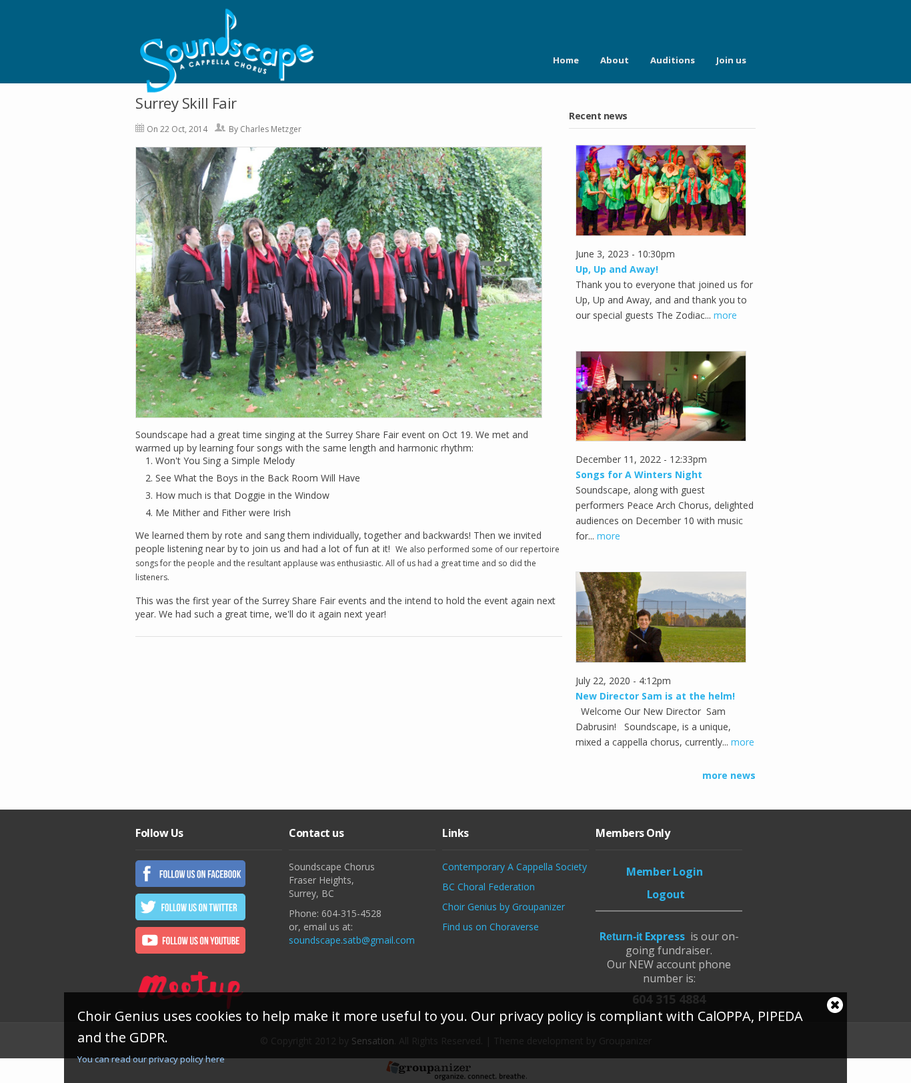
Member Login (664, 871)
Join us (731, 60)
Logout (666, 894)
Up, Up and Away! (617, 269)
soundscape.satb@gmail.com (352, 940)
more (725, 315)
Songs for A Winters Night (639, 474)
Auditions (672, 60)
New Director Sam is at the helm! (655, 696)
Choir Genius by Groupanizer (503, 906)
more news (729, 775)
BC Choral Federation (488, 886)
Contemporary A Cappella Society (514, 866)
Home (566, 60)
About (614, 60)
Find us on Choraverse (490, 926)
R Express (642, 936)
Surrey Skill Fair (186, 102)
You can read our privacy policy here (151, 1059)
